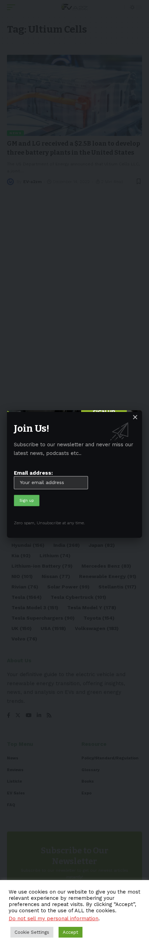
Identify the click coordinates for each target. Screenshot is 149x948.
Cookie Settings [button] (32, 932)
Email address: (33, 473)
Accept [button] (70, 932)
